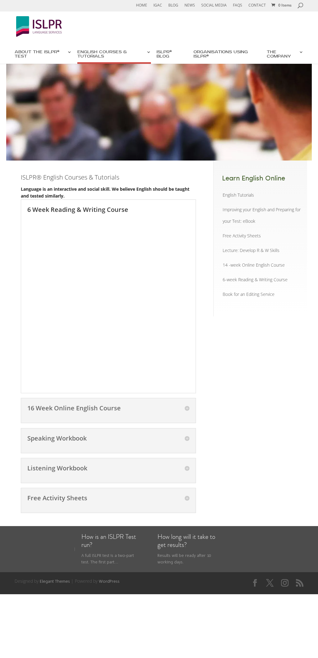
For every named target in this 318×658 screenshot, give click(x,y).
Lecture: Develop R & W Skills (251, 250)
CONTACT (257, 5)
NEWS (189, 5)
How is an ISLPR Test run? (108, 540)
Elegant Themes (55, 581)
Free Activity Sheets (242, 236)
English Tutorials (238, 195)
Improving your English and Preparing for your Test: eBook (262, 215)
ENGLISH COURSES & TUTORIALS (102, 54)
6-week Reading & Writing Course (255, 279)
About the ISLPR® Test (37, 54)
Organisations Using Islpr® (220, 54)
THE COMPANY (279, 54)
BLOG (173, 5)
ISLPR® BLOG (164, 54)
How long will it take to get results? (186, 540)
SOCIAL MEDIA (214, 5)
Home (141, 5)
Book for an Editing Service (249, 294)
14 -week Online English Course (254, 265)
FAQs (237, 5)
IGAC (157, 5)
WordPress (109, 581)
